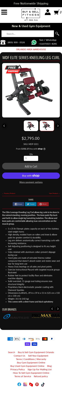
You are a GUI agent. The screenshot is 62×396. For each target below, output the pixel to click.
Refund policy (41, 376)
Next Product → (54, 193)
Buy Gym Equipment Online (31, 362)
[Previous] (4, 126)
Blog (49, 366)
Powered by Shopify (31, 390)
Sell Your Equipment (38, 355)
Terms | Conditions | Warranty (31, 359)
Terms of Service (22, 376)
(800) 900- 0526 (16, 42)
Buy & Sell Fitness (30, 388)
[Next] (58, 126)
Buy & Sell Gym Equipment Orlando (36, 352)
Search (11, 352)
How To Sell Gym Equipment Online (31, 372)
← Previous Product (8, 193)
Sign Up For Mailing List (40, 369)
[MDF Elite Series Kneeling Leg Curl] (47, 125)
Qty (31, 154)
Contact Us (19, 355)
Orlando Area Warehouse (31, 49)
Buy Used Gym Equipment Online (27, 366)
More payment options (31, 182)
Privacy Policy (17, 369)
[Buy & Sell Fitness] (30, 14)
